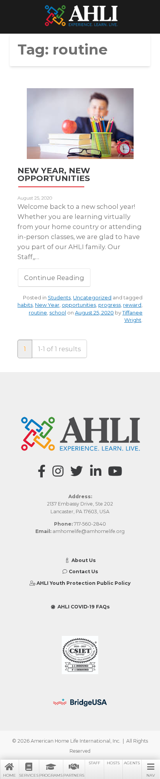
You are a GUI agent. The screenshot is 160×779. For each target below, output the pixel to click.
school (57, 312)
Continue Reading (54, 278)
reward (132, 305)
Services (28, 775)
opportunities (79, 305)
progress (109, 305)
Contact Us (83, 571)
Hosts (113, 762)
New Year (47, 305)
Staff (94, 762)
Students (59, 297)
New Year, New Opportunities (53, 174)
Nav (150, 775)
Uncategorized (92, 297)
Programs (51, 775)
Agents (132, 762)
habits (25, 305)
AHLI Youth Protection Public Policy (82, 583)
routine (38, 312)
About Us (83, 560)
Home (9, 775)
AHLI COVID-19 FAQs (83, 607)
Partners (73, 775)
